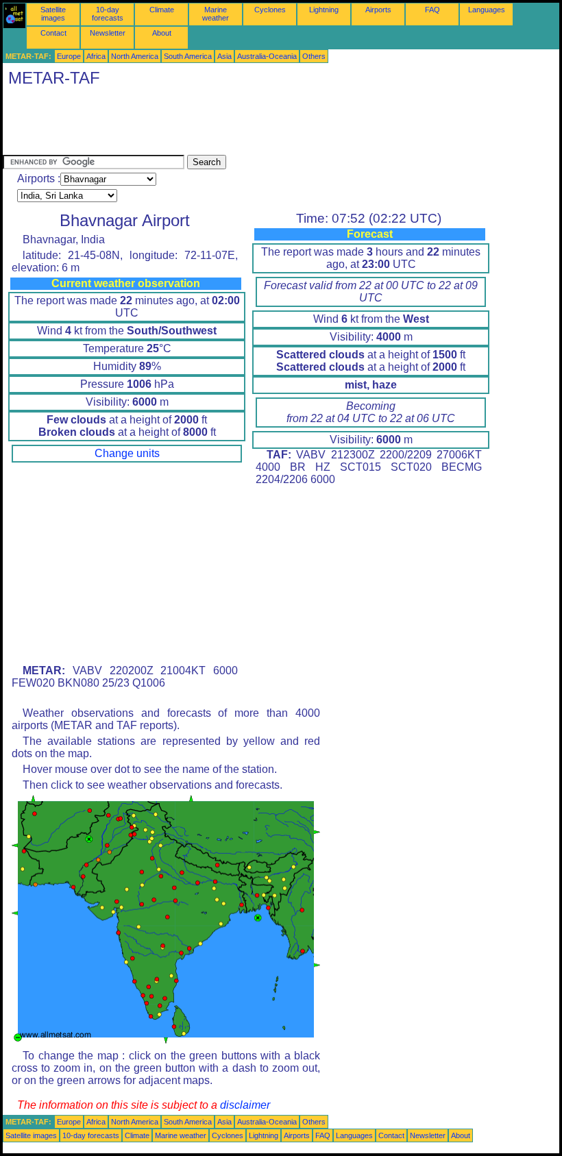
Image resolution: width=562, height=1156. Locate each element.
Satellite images (53, 13)
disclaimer (245, 1105)
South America (188, 56)
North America (134, 56)
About (161, 33)
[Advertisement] (252, 124)
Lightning (324, 9)
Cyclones (270, 9)
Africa (96, 56)
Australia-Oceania (267, 56)
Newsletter (107, 33)
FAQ (432, 9)
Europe (69, 56)
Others (314, 56)
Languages (486, 9)
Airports (378, 9)
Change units (127, 453)
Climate (161, 9)
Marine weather (215, 13)
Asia (224, 56)
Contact (53, 33)
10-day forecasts (107, 13)
